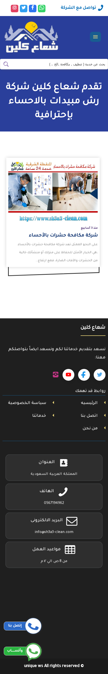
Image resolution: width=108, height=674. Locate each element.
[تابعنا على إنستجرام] (55, 375)
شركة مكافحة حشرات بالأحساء (63, 235)
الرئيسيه (89, 403)
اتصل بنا (89, 416)
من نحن (90, 428)
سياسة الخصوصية (27, 403)
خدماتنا (39, 416)
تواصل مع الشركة (78, 8)
